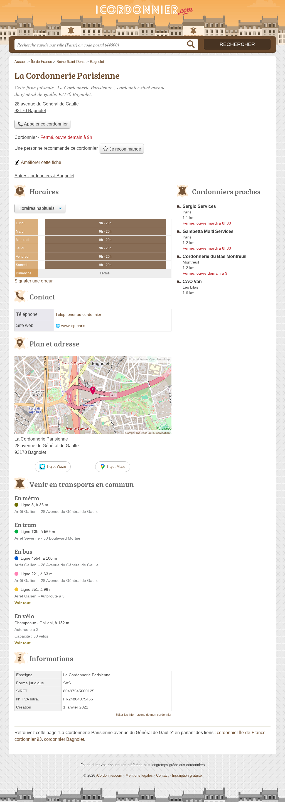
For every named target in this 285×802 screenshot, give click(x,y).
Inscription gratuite (187, 775)
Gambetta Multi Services (208, 231)
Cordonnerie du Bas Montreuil (214, 256)
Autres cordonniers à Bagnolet (44, 175)
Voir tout (22, 603)
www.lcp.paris (73, 326)
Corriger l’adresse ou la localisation (147, 432)
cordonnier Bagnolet (64, 739)
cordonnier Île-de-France (241, 732)
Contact (162, 775)
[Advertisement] (224, 427)
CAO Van (192, 281)
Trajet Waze (56, 466)
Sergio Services (199, 206)
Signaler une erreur (33, 281)
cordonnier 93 (28, 739)
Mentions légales (139, 775)
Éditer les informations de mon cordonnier (143, 714)
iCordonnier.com (109, 775)
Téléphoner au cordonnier (78, 315)
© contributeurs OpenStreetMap (149, 359)
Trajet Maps (116, 466)
